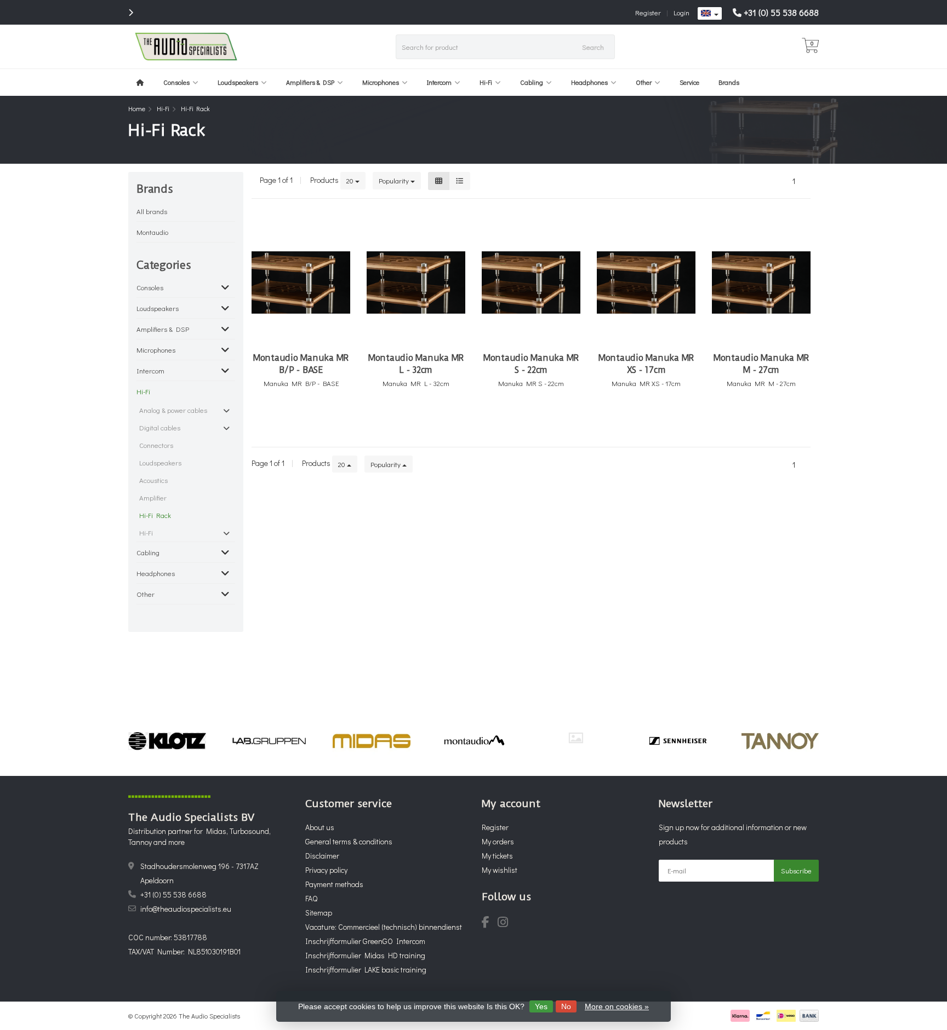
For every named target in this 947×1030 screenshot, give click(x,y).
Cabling (531, 82)
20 (350, 180)
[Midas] (371, 740)
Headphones (589, 82)
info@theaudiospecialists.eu (185, 909)
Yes (541, 1006)
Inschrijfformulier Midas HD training (365, 955)
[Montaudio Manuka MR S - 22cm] (531, 282)
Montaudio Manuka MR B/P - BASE (301, 364)
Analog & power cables (173, 410)
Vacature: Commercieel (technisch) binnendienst (383, 927)
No (566, 1006)
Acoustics (153, 480)
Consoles (176, 82)
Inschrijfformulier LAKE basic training (365, 969)
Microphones (380, 82)
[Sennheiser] (677, 740)
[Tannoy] (780, 740)
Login (681, 12)
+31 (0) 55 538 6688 (781, 12)
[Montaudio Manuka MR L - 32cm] (416, 282)
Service (689, 82)
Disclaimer (322, 855)
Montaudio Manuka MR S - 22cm (531, 364)
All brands (151, 211)
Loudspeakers (238, 82)
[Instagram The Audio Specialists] (506, 923)
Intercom (439, 82)
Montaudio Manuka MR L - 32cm (416, 364)
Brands (728, 82)
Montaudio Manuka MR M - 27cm (761, 364)
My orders (498, 841)
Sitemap (318, 912)
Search (593, 46)
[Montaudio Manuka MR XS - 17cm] (646, 282)
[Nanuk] (575, 737)
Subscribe (796, 870)
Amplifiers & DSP (310, 82)
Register (648, 12)
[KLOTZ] (167, 740)
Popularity (394, 180)
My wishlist (499, 870)
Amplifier (153, 497)
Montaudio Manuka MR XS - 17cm (646, 364)
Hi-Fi (486, 82)
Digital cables (159, 427)
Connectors (156, 445)
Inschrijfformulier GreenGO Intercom (365, 941)
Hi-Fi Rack (155, 515)
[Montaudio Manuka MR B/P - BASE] (301, 282)
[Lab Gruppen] (269, 740)
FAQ (311, 898)
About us (319, 827)
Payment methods (334, 884)
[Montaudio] (473, 740)
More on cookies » (617, 1006)
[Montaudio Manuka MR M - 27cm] (761, 282)
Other (644, 82)
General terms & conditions (348, 841)
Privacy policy (326, 870)
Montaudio (152, 232)
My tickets (497, 855)
